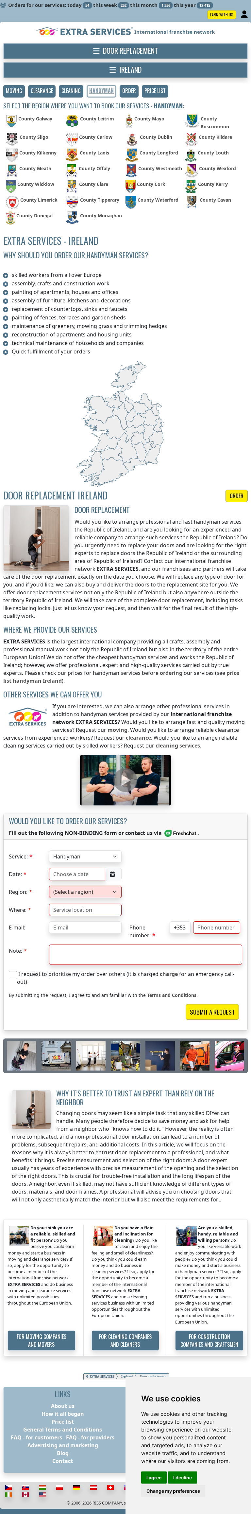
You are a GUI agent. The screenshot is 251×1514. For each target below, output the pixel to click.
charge (169, 974)
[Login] (245, 14)
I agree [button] (153, 1477)
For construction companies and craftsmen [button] (209, 1340)
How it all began (63, 1413)
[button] (14, 91)
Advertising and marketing (62, 1445)
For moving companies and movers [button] (41, 1340)
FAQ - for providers (90, 1437)
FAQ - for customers (36, 1437)
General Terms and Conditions (62, 1429)
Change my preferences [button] (173, 1491)
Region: (18, 891)
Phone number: (140, 929)
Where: (17, 909)
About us (63, 1406)
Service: (18, 856)
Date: (15, 874)
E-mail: (17, 927)
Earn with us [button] (221, 14)
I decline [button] (182, 1477)
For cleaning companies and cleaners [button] (125, 1340)
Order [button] (236, 496)
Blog (63, 1453)
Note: (15, 950)
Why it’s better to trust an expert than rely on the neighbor (135, 1097)
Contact (62, 1461)
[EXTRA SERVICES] (85, 31)
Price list (63, 1421)
